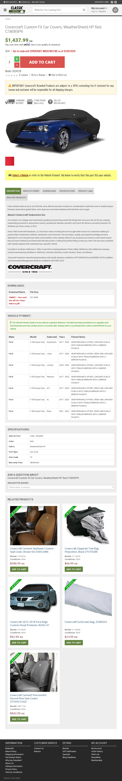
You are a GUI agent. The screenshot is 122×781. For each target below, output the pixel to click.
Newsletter (96, 757)
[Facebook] (112, 2)
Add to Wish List (59, 75)
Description (13, 191)
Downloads (49, 191)
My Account (96, 748)
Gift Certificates (69, 751)
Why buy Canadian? (13, 760)
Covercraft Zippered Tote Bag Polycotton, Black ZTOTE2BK (82, 550)
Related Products (16, 197)
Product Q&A (85, 191)
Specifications (67, 191)
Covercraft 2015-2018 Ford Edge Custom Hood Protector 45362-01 (30, 623)
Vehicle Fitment (31, 191)
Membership (96, 760)
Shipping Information (14, 754)
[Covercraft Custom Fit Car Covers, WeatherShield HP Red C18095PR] (55, 131)
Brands (66, 748)
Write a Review (38, 75)
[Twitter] (115, 2)
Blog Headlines (69, 757)
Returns (37, 751)
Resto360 (9, 748)
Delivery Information (13, 766)
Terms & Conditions (13, 772)
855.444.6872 (11, 2)
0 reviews (23, 75)
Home (7, 19)
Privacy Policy (11, 769)
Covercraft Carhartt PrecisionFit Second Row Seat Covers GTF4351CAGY (28, 698)
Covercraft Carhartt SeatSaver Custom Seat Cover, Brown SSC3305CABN (32, 550)
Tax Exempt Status (13, 757)
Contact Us (25, 2)
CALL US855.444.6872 (59, 102)
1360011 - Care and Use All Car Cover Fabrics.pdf (17, 300)
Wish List (95, 754)
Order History (97, 751)
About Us (9, 763)
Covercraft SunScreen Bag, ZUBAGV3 (86, 622)
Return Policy (10, 751)
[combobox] (61, 487)
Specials (66, 754)
